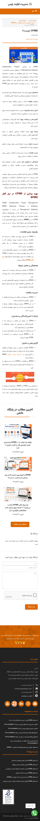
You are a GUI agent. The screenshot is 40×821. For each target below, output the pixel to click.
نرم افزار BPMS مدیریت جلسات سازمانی (26, 773)
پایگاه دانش (22, 20)
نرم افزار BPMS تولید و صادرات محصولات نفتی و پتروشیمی (21, 769)
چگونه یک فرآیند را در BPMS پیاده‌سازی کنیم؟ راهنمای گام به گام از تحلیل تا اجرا (18, 445)
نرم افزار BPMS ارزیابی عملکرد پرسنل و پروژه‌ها (24, 765)
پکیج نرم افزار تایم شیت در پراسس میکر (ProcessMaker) (21, 737)
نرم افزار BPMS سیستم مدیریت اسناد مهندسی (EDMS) (22, 777)
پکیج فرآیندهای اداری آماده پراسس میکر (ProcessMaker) (21, 733)
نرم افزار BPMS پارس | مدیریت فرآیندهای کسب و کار (23, 720)
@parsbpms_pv (27, 696)
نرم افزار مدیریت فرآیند (14, 354)
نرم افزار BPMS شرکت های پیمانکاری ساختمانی (24, 760)
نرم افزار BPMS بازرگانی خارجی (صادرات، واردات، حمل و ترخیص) (20, 781)
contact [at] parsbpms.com (23, 689)
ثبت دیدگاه (31, 607)
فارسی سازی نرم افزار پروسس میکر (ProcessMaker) (22, 728)
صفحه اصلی (32, 20)
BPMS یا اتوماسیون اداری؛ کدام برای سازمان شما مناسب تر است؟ (18, 476)
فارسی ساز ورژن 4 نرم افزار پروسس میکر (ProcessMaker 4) (20, 724)
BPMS (28, 260)
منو (33, 11)
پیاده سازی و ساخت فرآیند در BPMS (22, 23)
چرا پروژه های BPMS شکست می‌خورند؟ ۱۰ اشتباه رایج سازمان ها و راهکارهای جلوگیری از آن (17, 507)
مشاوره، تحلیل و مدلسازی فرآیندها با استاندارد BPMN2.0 (22, 747)
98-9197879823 (26, 685)
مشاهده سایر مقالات (20, 524)
